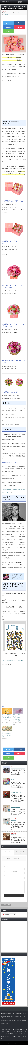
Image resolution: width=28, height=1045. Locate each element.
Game (17, 792)
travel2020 (13, 768)
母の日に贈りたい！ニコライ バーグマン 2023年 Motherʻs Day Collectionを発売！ (17, 718)
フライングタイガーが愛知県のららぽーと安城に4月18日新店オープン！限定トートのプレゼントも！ (18, 826)
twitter (19, 2)
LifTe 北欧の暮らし (9, 1043)
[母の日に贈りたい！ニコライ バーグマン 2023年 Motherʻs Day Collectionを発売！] (18, 711)
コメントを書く (18, 12)
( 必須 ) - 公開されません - (10, 871)
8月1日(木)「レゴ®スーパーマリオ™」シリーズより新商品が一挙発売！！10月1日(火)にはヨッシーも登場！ (18, 798)
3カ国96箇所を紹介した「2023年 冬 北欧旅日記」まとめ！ (13, 1020)
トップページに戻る (6, 904)
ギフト (5, 12)
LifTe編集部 (6, 14)
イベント (13, 807)
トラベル (23, 768)
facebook (21, 2)
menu (25, 1)
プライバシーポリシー (5, 1023)
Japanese (7, 914)
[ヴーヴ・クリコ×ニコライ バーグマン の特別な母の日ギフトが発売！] (7, 711)
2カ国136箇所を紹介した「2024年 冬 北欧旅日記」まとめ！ (14, 1013)
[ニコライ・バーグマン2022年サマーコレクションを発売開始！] (7, 728)
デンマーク (9, 12)
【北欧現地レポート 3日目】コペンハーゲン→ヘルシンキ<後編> (18, 772)
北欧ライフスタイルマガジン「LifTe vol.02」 (13, 660)
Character (13, 792)
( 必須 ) (6, 866)
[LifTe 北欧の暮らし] (6, 2)
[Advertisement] (14, 101)
